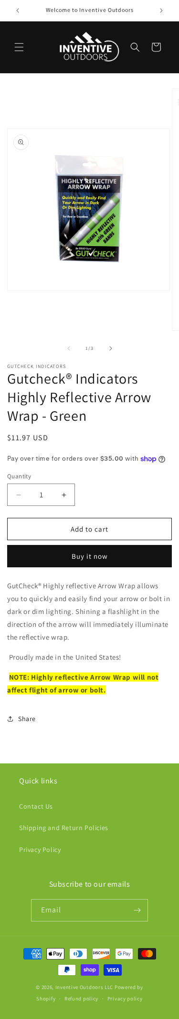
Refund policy (81, 998)
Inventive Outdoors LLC (84, 987)
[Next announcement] (161, 10)
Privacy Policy (40, 849)
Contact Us (36, 806)
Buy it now (90, 556)
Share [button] (27, 718)
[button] (19, 47)
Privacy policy (125, 998)
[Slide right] (110, 348)
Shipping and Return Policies (63, 827)
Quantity (19, 476)
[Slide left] (68, 348)
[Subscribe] (136, 910)
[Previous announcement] (17, 10)
